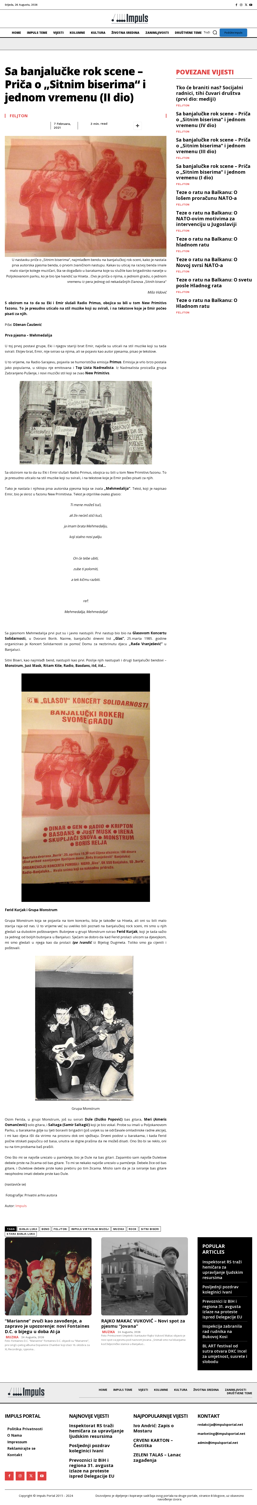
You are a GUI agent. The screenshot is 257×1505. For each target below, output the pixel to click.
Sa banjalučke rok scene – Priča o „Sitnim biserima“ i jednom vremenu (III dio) (213, 145)
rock (133, 1229)
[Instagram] (241, 4)
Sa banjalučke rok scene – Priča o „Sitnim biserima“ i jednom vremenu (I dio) (213, 172)
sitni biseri (150, 1229)
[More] (137, 126)
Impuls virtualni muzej (90, 1229)
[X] (246, 4)
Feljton (19, 116)
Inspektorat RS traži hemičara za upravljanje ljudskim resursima (222, 1269)
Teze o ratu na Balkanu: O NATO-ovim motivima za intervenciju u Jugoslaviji (206, 218)
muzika (118, 1229)
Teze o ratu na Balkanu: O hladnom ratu (206, 241)
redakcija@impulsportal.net (220, 1424)
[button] (212, 32)
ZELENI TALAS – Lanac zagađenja (157, 1457)
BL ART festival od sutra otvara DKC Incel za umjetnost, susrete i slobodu (224, 1353)
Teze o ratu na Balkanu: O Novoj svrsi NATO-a (206, 262)
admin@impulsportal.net (218, 1442)
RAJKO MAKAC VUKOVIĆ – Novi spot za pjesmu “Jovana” (143, 1323)
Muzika (12, 1337)
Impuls (21, 1205)
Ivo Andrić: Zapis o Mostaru (153, 1428)
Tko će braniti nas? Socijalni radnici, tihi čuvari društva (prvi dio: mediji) (209, 93)
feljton (60, 1229)
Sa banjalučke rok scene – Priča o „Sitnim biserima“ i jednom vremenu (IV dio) (213, 119)
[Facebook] (236, 4)
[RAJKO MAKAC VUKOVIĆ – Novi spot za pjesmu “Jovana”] (144, 1276)
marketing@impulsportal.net (221, 1433)
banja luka (28, 1229)
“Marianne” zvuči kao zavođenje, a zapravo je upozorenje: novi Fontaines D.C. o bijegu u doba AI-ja (47, 1326)
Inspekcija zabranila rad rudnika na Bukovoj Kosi (222, 1331)
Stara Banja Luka (21, 1233)
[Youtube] (250, 4)
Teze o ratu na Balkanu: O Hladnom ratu (206, 303)
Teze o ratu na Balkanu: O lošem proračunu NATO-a (206, 195)
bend (45, 1229)
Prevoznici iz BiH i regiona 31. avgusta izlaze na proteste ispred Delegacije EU (222, 1309)
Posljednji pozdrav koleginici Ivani (220, 1289)
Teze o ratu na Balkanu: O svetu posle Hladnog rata (214, 282)
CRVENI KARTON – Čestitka (153, 1442)
